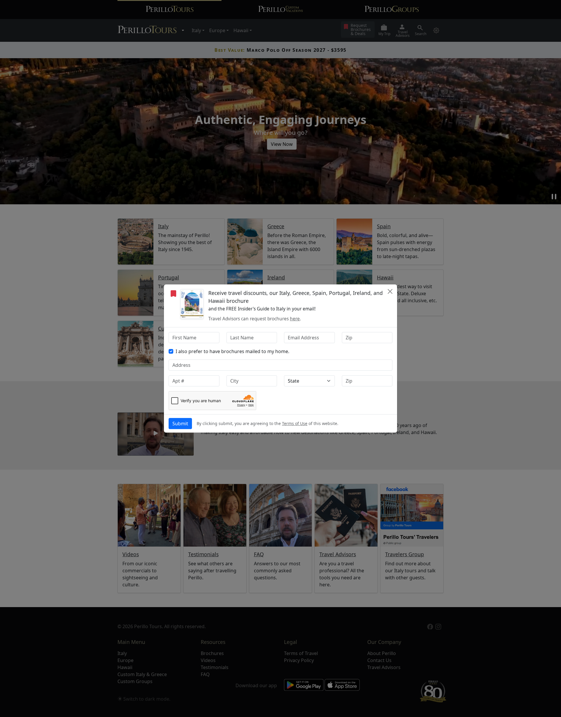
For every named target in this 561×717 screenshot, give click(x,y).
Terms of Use (294, 423)
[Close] (390, 291)
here (295, 319)
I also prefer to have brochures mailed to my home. (232, 351)
